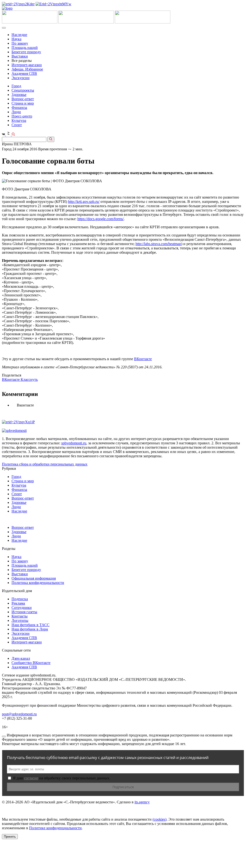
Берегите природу (26, 52)
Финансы (19, 108)
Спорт (17, 125)
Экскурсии (21, 78)
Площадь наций (25, 48)
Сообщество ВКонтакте (31, 663)
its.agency (142, 802)
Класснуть (29, 379)
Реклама (18, 603)
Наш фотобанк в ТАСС (30, 625)
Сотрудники (22, 608)
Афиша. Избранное (27, 69)
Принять (10, 836)
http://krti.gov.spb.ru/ (83, 202)
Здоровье (19, 95)
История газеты (24, 612)
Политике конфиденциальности (55, 828)
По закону (20, 43)
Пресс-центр (22, 116)
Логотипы (20, 620)
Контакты (20, 616)
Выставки (20, 56)
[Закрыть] (4, 736)
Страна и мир (23, 103)
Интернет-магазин (27, 65)
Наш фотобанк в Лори (30, 629)
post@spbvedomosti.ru (19, 714)
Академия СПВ (24, 73)
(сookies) (159, 819)
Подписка (20, 599)
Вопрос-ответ (23, 99)
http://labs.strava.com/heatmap (158, 244)
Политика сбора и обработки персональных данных (44, 464)
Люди (16, 112)
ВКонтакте (143, 359)
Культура (19, 120)
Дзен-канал (21, 658)
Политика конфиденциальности (38, 583)
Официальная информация (34, 578)
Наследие (19, 35)
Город (16, 86)
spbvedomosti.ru (73, 443)
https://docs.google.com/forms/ (100, 219)
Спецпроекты (23, 90)
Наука (16, 39)
